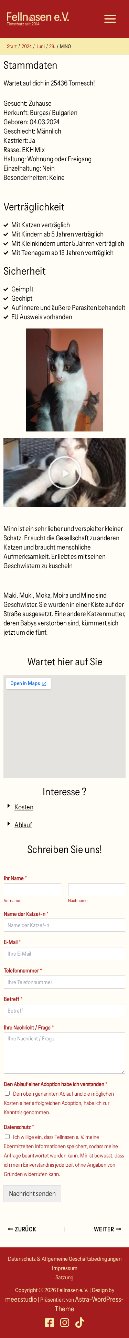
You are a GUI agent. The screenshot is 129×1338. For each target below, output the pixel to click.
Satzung (64, 1277)
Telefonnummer (23, 970)
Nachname (77, 900)
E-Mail (12, 941)
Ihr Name (15, 878)
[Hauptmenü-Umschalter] (110, 19)
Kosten (23, 807)
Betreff (13, 998)
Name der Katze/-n (26, 913)
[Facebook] (49, 1322)
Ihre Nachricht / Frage (29, 1027)
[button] (64, 807)
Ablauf (23, 825)
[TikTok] (80, 1322)
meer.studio (21, 1299)
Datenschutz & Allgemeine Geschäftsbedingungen (64, 1258)
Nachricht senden (32, 1193)
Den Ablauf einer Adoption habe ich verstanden (55, 1084)
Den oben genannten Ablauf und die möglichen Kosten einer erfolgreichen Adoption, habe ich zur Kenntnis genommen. (59, 1103)
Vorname (12, 900)
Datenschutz (19, 1126)
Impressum (64, 1268)
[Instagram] (65, 1322)
